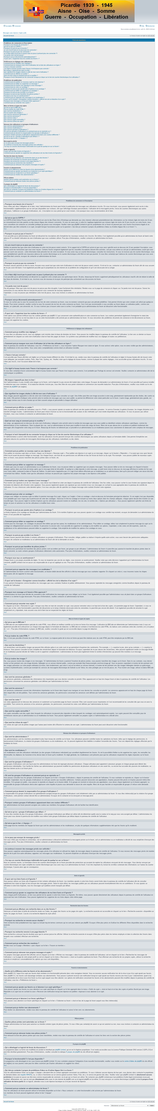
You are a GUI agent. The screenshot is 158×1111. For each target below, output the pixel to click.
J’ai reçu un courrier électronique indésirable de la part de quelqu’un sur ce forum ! (31, 146)
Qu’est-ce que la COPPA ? (12, 46)
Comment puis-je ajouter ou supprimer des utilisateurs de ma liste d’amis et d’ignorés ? (33, 153)
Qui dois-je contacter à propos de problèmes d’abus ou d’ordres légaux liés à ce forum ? (33, 189)
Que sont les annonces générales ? (16, 114)
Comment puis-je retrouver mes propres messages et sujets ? (24, 165)
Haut (5, 213)
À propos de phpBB (73, 1052)
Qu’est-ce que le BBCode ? (13, 107)
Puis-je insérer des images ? (13, 113)
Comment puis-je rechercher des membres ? (19, 163)
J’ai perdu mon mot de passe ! (14, 55)
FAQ (142, 26)
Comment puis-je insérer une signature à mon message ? (23, 85)
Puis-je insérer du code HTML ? (14, 109)
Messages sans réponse (10, 33)
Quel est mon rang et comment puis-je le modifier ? (21, 75)
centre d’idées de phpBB (133, 1061)
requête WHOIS (26, 1075)
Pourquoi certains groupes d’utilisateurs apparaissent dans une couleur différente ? (32, 135)
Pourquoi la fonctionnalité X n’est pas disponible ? (20, 188)
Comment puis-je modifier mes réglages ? (18, 63)
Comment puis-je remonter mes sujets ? (17, 103)
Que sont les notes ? (11, 118)
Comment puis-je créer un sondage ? (16, 87)
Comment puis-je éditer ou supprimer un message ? (21, 84)
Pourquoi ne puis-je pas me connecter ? (17, 52)
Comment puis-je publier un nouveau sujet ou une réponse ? (24, 82)
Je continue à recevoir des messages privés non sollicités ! (23, 145)
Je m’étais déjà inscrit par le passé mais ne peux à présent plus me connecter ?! (30, 53)
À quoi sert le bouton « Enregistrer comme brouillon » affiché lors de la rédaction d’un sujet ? (35, 99)
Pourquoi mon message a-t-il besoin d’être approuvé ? (22, 101)
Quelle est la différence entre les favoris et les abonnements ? (24, 169)
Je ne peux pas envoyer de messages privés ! (19, 143)
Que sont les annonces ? (12, 116)
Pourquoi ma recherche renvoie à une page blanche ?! (22, 161)
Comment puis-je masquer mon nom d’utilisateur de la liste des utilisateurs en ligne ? (32, 65)
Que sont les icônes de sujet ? (14, 121)
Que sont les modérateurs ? (13, 128)
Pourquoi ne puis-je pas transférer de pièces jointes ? (22, 94)
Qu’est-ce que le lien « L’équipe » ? (16, 138)
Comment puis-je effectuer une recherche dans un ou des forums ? (26, 158)
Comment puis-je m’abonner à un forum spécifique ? (21, 173)
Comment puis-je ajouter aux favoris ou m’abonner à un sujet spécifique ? (28, 171)
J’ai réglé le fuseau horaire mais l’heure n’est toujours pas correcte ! (26, 68)
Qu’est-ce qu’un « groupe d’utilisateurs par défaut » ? (21, 136)
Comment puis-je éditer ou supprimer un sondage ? (21, 91)
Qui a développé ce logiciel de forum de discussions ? (22, 186)
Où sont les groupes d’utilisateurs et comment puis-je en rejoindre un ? (27, 131)
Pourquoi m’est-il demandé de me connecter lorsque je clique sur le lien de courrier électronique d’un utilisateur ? (42, 77)
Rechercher (151, 26)
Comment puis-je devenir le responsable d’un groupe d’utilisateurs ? (27, 133)
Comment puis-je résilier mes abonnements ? (19, 175)
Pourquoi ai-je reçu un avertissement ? (17, 96)
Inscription (8, 26)
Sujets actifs (22, 33)
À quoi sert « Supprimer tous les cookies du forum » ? (22, 58)
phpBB (14, 387)
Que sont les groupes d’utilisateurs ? (16, 129)
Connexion (17, 26)
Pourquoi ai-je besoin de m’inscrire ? (16, 45)
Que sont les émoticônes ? (13, 111)
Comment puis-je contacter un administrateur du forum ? (22, 191)
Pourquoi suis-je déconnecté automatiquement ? (20, 57)
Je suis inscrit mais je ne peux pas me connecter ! (20, 50)
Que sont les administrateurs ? (14, 126)
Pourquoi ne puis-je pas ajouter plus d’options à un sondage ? (25, 89)
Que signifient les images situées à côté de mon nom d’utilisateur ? (26, 72)
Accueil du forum (9, 35)
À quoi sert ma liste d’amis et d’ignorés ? (17, 151)
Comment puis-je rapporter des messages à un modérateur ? (24, 97)
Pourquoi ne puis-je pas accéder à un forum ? (19, 92)
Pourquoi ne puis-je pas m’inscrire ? (16, 48)
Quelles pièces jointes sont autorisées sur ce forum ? (21, 179)
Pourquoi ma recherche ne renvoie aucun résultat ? (21, 159)
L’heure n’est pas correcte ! (13, 67)
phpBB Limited (60, 1050)
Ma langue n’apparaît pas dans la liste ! (17, 70)
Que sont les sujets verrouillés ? (14, 119)
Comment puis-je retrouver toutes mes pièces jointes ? (22, 181)
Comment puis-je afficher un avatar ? (16, 74)
